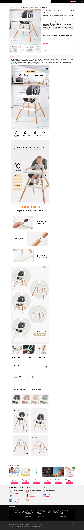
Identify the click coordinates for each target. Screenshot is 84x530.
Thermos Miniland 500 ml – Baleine (36, 479)
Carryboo (18, 526)
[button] (73, 1)
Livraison (33, 524)
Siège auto (20, 4)
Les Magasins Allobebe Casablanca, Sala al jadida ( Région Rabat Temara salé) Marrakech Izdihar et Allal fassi (29, 525)
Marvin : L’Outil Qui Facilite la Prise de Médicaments (58, 479)
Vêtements (25, 4)
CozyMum (46, 50)
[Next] (39, 27)
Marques (56, 4)
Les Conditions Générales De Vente (15, 524)
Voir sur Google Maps (17, 515)
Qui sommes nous (51, 525)
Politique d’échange (38, 524)
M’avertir (45, 43)
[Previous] (11, 27)
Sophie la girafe (23, 526)
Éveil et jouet (51, 4)
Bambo (56, 525)
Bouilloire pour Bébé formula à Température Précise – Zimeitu (14, 479)
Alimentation (45, 4)
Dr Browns (14, 526)
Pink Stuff (42, 526)
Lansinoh (65, 525)
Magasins (71, 4)
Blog (67, 4)
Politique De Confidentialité (26, 524)
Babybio (58, 525)
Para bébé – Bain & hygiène (37, 4)
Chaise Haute (18, 7)
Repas (51, 49)
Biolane (31, 526)
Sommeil (29, 4)
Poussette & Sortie (13, 4)
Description (13, 56)
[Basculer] (10, 56)
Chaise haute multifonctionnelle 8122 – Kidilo (47, 479)
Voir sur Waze (51, 515)
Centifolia (72, 525)
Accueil (11, 7)
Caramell (28, 526)
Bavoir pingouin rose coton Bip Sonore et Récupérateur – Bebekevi (69, 479)
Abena (69, 525)
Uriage (11, 526)
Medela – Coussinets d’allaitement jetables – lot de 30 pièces (25, 479)
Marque (12, 463)
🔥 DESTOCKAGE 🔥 (63, 4)
